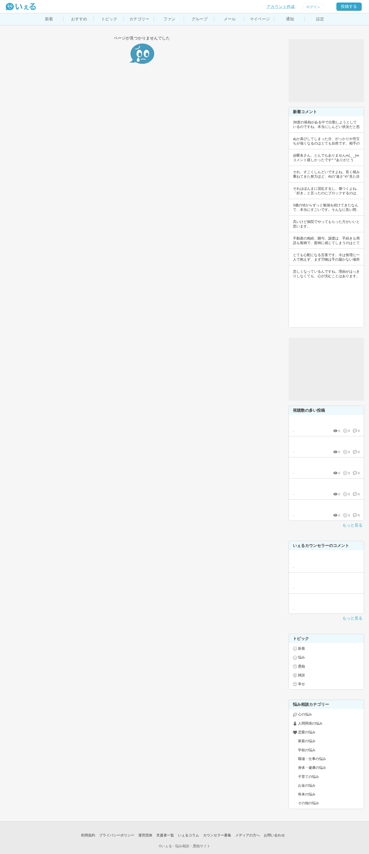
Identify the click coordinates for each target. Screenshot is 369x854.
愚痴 (301, 666)
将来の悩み (307, 794)
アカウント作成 (281, 7)
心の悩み (305, 714)
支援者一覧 (165, 835)
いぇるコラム (188, 835)
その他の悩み (308, 803)
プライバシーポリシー (116, 835)
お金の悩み (307, 785)
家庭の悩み (307, 741)
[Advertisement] (326, 70)
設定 (320, 19)
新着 (49, 19)
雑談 (301, 675)
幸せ (301, 684)
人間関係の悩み (310, 723)
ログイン (313, 7)
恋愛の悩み (307, 732)
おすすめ (79, 19)
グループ (200, 19)
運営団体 (145, 835)
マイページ (260, 19)
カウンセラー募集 (217, 835)
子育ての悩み (308, 777)
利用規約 (88, 835)
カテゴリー (139, 19)
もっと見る (352, 525)
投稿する (349, 6)
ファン (169, 19)
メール (230, 19)
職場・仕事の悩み (312, 759)
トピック (109, 19)
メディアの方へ (247, 835)
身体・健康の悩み (312, 768)
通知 (290, 19)
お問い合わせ (274, 835)
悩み (301, 657)
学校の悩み (307, 750)
